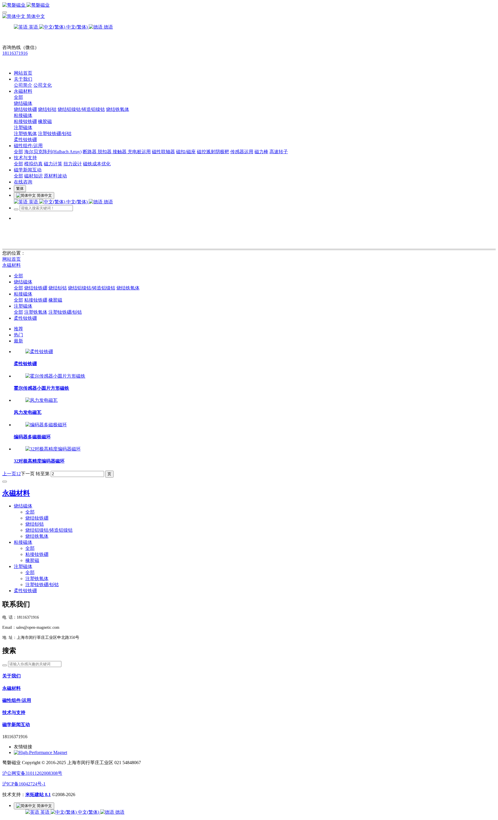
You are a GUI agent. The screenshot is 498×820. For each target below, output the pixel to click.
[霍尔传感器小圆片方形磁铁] (55, 376)
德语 (119, 812)
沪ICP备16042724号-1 (24, 783)
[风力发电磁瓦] (41, 400)
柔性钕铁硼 (25, 318)
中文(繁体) (88, 812)
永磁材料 (11, 265)
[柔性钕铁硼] (39, 351)
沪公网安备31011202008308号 (32, 773)
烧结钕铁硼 (35, 287)
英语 (45, 812)
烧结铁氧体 (127, 287)
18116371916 (15, 53)
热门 (18, 334)
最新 (18, 340)
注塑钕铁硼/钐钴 (65, 312)
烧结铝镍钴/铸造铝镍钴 (91, 287)
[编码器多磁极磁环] (46, 424)
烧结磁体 (23, 281)
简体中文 (35, 16)
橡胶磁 (55, 300)
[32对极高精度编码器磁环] (53, 448)
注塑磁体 (23, 306)
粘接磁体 (23, 293)
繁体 (20, 188)
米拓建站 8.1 (38, 794)
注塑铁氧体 (35, 312)
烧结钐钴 (57, 287)
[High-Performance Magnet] (40, 752)
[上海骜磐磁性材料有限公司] (249, 5)
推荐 (18, 328)
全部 (18, 97)
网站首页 (23, 73)
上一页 (9, 473)
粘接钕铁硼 (35, 300)
